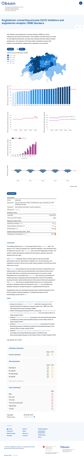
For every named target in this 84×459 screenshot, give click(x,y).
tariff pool (44, 246)
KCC (24, 234)
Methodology (11, 433)
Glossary (9, 435)
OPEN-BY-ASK (28, 417)
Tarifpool (17, 209)
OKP (39, 284)
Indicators (10, 431)
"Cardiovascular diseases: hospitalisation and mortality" (33, 330)
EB (23, 226)
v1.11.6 (44, 455)
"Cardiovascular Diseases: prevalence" (28, 324)
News (24, 431)
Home (10, 429)
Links (39, 437)
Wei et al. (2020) (27, 304)
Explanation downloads (16, 381)
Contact (24, 435)
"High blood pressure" (23, 317)
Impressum (15, 455)
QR (16, 228)
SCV (21, 223)
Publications (42, 435)
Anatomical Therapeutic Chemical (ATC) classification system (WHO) (31, 302)
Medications (11, 193)
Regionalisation (43, 429)
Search (24, 429)
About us (25, 433)
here (25, 294)
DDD (24, 246)
